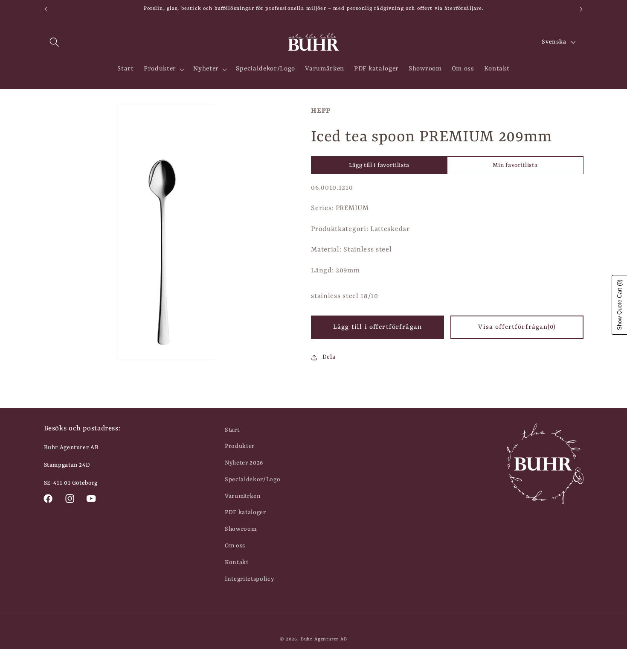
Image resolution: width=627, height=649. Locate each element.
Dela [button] (328, 357)
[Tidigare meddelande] (45, 9)
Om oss (235, 545)
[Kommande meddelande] (581, 9)
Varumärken (243, 496)
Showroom (241, 529)
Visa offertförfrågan (516, 327)
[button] (55, 42)
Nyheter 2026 (244, 462)
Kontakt (237, 562)
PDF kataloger (245, 512)
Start (232, 430)
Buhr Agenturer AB (324, 639)
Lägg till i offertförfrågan (377, 327)
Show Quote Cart (619, 305)
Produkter (240, 446)
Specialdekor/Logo (253, 479)
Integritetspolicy (249, 579)
